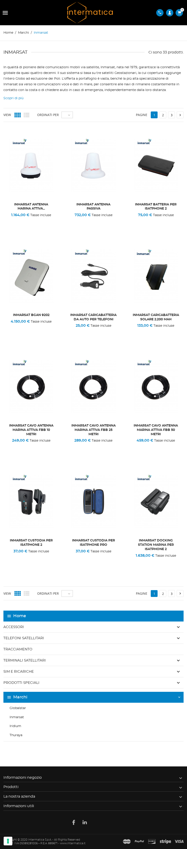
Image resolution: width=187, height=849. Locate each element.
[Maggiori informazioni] (46, 221)
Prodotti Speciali (21, 683)
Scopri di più (13, 98)
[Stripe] (165, 841)
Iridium (15, 726)
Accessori (13, 627)
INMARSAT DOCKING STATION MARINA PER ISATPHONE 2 (156, 545)
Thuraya (16, 735)
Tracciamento (17, 649)
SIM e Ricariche (18, 671)
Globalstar (18, 708)
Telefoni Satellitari (23, 638)
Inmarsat (17, 717)
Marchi (20, 697)
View (7, 115)
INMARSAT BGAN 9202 (31, 315)
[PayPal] (139, 841)
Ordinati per (48, 115)
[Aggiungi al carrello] (142, 221)
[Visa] (179, 841)
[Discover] (151, 841)
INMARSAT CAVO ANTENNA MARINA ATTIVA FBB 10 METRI (31, 430)
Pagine (141, 115)
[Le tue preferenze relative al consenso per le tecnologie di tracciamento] (8, 841)
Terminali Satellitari (24, 660)
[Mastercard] (126, 841)
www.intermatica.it (73, 843)
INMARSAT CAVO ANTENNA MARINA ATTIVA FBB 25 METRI (93, 430)
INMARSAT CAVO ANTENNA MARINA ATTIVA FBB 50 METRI (156, 430)
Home (19, 616)
